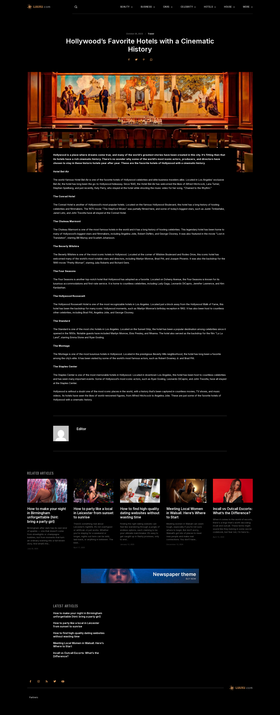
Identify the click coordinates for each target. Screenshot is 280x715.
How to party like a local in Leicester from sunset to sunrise (93, 513)
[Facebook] (129, 59)
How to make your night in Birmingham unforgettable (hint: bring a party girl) (46, 515)
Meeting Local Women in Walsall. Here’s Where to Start (186, 513)
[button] (83, 7)
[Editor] (63, 433)
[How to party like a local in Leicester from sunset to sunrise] (93, 491)
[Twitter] (136, 59)
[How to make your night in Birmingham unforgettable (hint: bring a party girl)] (47, 491)
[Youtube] (63, 681)
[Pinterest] (143, 59)
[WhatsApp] (151, 59)
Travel (151, 34)
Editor (81, 429)
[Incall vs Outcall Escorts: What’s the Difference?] (233, 491)
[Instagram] (38, 681)
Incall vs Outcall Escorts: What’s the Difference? (233, 511)
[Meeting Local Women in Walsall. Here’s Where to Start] (186, 491)
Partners (33, 697)
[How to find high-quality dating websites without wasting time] (140, 491)
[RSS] (46, 681)
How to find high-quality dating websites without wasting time (139, 513)
